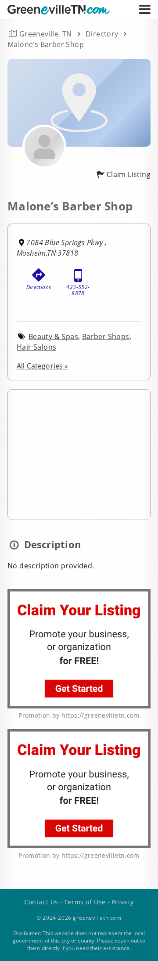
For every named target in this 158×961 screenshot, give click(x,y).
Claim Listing (129, 174)
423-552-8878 (78, 288)
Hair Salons (36, 347)
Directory (102, 34)
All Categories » (42, 366)
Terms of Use (85, 902)
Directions (38, 287)
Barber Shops (105, 336)
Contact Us (41, 902)
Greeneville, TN (45, 34)
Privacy (122, 902)
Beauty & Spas (53, 336)
